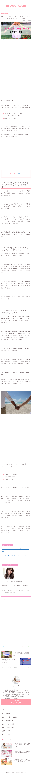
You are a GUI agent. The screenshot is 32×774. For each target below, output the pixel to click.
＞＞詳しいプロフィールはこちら (11, 698)
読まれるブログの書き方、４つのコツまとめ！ (14, 555)
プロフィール (6, 713)
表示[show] (20, 173)
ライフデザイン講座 (8, 724)
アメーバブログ (7, 734)
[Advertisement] (16, 60)
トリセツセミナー (8, 720)
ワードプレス (5, 599)
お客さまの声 (6, 730)
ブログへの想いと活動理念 (10, 717)
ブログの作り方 (4, 13)
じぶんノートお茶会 (8, 727)
